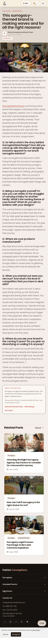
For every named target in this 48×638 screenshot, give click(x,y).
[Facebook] (5, 621)
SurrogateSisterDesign (13, 106)
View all (38, 427)
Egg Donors (24, 591)
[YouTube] (27, 621)
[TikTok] (16, 621)
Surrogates (24, 577)
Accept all (16, 634)
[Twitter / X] (21, 621)
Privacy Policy (35, 630)
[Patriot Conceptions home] (4, 3)
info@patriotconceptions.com (14, 602)
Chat (42, 623)
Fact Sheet (9, 410)
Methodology (29, 407)
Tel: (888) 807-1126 (10, 606)
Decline (5, 634)
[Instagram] (10, 621)
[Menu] (43, 3)
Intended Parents (24, 584)
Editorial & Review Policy (14, 407)
